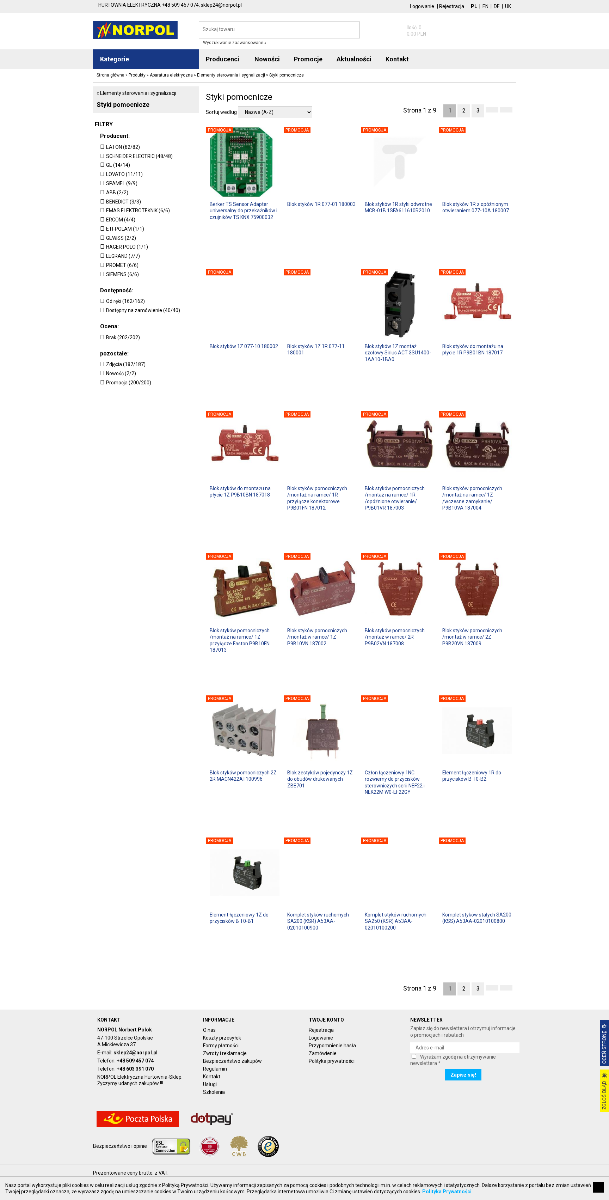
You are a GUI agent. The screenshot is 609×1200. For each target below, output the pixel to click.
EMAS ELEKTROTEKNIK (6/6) (138, 210)
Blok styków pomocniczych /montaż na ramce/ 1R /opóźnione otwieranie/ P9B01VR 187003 (395, 498)
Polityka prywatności (332, 1061)
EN (485, 6)
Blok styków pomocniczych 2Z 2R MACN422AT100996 (243, 776)
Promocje (308, 59)
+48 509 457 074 (135, 1061)
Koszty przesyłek (222, 1038)
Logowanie (422, 6)
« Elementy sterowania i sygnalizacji (136, 93)
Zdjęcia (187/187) (126, 364)
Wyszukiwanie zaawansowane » (234, 42)
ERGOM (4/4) (120, 220)
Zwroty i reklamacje (225, 1053)
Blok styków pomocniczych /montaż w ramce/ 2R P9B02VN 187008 (395, 637)
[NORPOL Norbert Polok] (135, 29)
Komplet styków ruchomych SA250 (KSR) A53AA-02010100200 (395, 921)
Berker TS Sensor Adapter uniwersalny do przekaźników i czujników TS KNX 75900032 (243, 210)
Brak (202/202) (123, 337)
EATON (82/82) (123, 147)
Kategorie (114, 59)
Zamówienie (323, 1053)
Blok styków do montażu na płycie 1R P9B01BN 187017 (472, 349)
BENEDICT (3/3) (123, 202)
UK (508, 6)
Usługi (210, 1084)
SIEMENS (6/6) (122, 274)
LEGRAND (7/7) (123, 256)
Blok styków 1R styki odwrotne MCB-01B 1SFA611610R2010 (398, 207)
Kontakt (211, 1076)
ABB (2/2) (117, 192)
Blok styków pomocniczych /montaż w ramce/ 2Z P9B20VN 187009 (472, 637)
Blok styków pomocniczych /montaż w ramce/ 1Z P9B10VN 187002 (317, 637)
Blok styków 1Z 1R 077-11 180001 (316, 349)
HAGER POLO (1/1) (127, 247)
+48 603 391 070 (135, 1069)
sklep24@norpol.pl (135, 1052)
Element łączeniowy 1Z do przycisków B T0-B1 (239, 918)
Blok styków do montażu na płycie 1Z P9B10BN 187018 (240, 492)
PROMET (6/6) (122, 265)
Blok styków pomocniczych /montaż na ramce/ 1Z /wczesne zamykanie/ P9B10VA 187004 (472, 498)
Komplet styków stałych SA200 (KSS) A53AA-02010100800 (476, 918)
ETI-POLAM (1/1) (125, 229)
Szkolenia (214, 1092)
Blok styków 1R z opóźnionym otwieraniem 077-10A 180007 (475, 207)
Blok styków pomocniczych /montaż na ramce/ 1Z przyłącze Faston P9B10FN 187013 (240, 640)
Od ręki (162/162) (125, 301)
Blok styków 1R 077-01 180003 (321, 204)
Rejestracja (451, 6)
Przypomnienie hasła (332, 1045)
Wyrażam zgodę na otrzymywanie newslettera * (453, 1060)
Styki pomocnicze (123, 104)
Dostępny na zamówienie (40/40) (143, 310)
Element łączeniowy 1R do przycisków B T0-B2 (471, 776)
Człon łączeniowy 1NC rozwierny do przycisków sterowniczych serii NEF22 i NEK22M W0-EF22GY (395, 782)
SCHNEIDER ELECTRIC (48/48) (139, 156)
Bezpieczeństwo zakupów (232, 1061)
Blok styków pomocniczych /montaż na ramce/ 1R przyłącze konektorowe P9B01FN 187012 (317, 498)
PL (474, 6)
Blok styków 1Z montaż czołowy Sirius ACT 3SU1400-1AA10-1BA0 (398, 352)
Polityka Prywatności (447, 1191)
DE (497, 6)
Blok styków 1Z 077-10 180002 (244, 346)
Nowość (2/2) (121, 373)
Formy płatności (221, 1045)
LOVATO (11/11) (124, 174)
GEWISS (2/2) (121, 238)
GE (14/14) (118, 165)
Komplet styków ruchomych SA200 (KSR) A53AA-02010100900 (318, 921)
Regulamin (215, 1069)
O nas (209, 1030)
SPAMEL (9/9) (121, 183)
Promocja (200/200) (128, 382)
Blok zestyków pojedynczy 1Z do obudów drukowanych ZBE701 (320, 779)
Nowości (267, 59)
